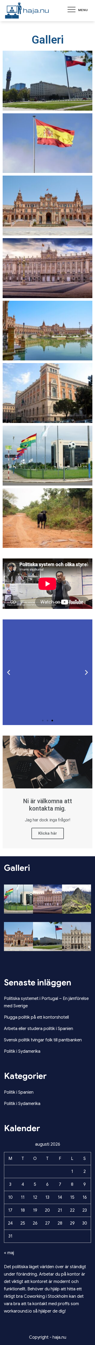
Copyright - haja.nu (47, 1337)
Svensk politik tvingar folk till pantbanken (43, 1040)
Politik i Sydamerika (22, 1051)
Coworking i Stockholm (46, 1296)
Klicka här (47, 833)
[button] (43, 720)
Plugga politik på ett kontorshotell (36, 1017)
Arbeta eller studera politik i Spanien (38, 1028)
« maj (9, 1252)
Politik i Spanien (19, 1092)
